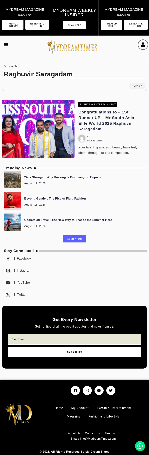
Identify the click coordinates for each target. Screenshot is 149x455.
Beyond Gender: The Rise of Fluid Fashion (55, 198)
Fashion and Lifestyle (104, 416)
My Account (80, 408)
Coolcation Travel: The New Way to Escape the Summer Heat (68, 219)
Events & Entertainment (114, 408)
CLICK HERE (74, 25)
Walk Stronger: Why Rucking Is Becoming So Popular (63, 177)
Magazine (74, 416)
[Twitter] (74, 295)
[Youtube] (74, 283)
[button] (5, 45)
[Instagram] (74, 271)
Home (59, 408)
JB (88, 135)
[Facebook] (74, 259)
